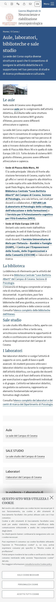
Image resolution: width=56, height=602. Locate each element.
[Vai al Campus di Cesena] (9, 19)
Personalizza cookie (28, 584)
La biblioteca (14, 266)
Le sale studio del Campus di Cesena (25, 456)
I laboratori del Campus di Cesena (24, 477)
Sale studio (12, 320)
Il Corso (14, 31)
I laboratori (12, 351)
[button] (49, 4)
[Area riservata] (24, 4)
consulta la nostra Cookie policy (38, 564)
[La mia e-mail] (30, 4)
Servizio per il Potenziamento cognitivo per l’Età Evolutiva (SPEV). (29, 216)
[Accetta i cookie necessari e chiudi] (51, 497)
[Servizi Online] (18, 4)
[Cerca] (5, 4)
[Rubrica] (12, 4)
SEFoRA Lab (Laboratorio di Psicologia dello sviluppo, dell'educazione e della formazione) (29, 206)
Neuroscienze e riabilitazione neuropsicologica (30, 17)
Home (6, 31)
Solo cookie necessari (28, 575)
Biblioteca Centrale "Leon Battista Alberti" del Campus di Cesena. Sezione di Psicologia (28, 195)
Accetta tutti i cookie (28, 594)
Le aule (9, 100)
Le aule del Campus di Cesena (21, 436)
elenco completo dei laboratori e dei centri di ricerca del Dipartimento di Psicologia (28, 402)
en (37, 4)
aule (16, 109)
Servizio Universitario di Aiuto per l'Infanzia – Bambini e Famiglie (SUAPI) (28, 243)
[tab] (37, 4)
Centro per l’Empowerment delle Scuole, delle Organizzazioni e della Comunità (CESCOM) (27, 251)
